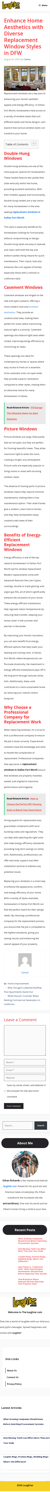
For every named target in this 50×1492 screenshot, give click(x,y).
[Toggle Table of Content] (33, 143)
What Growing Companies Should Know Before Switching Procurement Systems (32, 1240)
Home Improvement (18, 983)
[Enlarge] (35, 1154)
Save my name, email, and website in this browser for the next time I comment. (26, 1091)
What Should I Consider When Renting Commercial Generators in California (22, 1000)
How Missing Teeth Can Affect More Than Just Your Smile (32, 1250)
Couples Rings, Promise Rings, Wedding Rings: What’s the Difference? (32, 1259)
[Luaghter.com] (11, 5)
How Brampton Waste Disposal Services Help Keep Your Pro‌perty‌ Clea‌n (31, 1281)
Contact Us (13, 1377)
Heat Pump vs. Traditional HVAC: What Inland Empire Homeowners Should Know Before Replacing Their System (32, 1270)
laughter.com (10, 1186)
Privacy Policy (14, 1384)
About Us (12, 1370)
